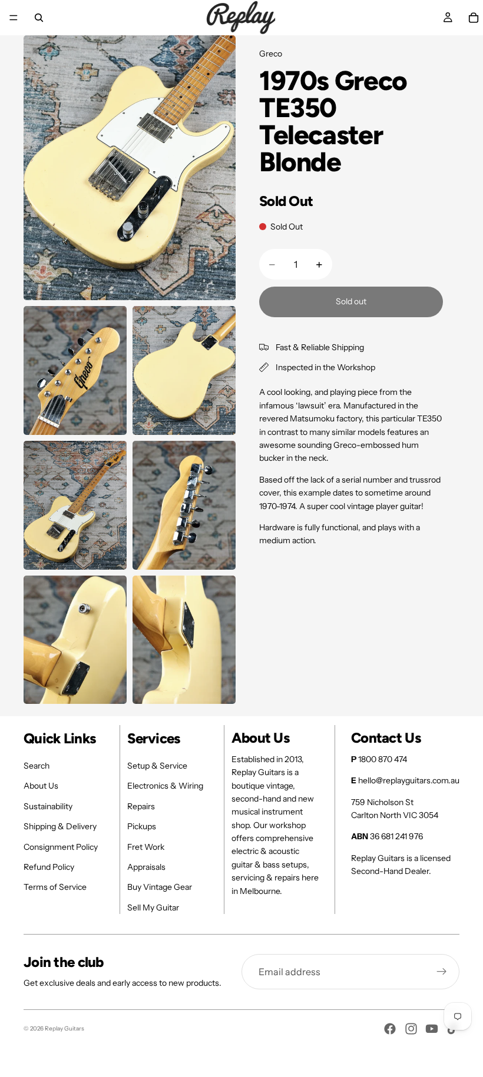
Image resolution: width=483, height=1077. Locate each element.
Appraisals (146, 867)
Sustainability (48, 806)
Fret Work (145, 847)
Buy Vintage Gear (159, 887)
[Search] (39, 18)
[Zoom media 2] (75, 370)
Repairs (141, 806)
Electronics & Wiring (165, 785)
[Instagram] (411, 1029)
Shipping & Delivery (60, 826)
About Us (41, 785)
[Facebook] (390, 1029)
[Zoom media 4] (75, 505)
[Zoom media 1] (130, 167)
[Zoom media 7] (184, 640)
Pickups (141, 826)
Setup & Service (157, 765)
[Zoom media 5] (184, 505)
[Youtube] (432, 1029)
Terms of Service (55, 887)
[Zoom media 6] (75, 640)
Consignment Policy (61, 847)
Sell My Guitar (153, 907)
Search (36, 765)
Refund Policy (49, 867)
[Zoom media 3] (184, 370)
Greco (270, 53)
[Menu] (13, 17)
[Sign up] (441, 971)
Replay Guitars (64, 1028)
